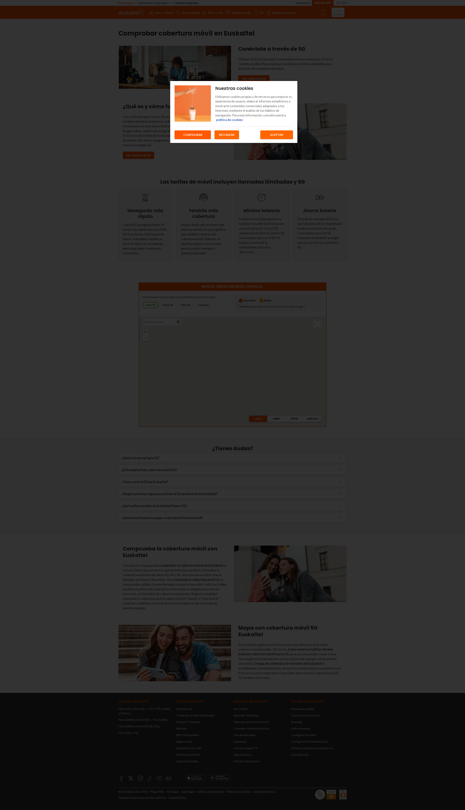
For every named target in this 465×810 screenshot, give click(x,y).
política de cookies (229, 120)
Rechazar (226, 134)
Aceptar (276, 134)
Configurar (192, 134)
